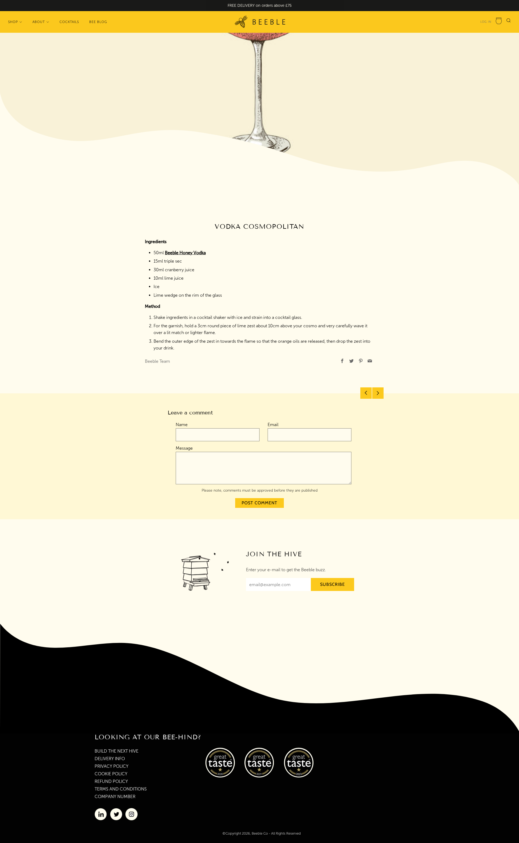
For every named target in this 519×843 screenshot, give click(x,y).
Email (273, 424)
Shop (13, 22)
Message (184, 448)
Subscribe (332, 584)
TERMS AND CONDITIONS (121, 789)
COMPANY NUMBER (115, 796)
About (38, 22)
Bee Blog (98, 22)
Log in (485, 21)
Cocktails (69, 22)
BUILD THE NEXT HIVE (116, 751)
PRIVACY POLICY (111, 766)
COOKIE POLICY (111, 773)
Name (182, 424)
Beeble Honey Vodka (185, 252)
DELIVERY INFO (110, 758)
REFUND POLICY (111, 781)
